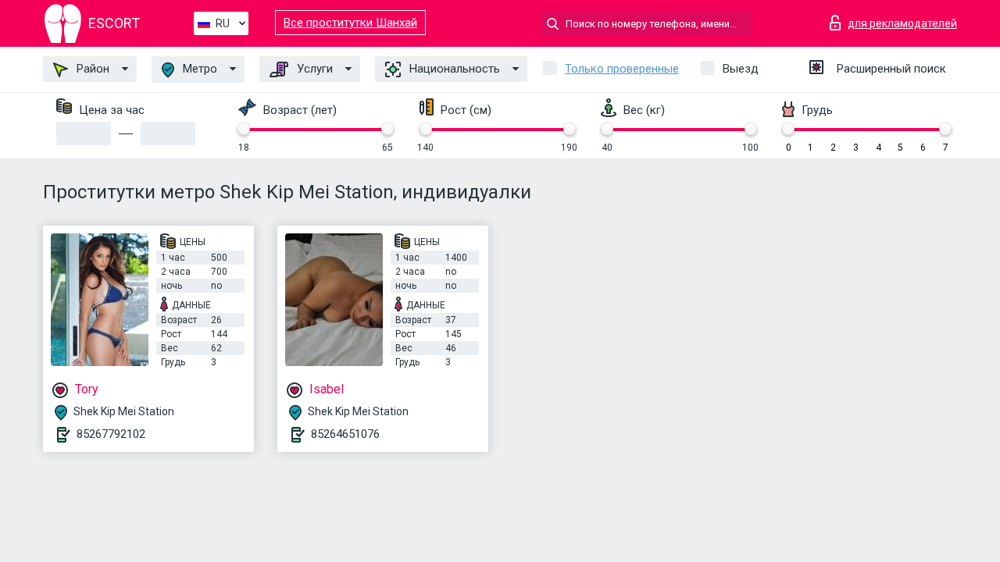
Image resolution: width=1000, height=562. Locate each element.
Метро (198, 69)
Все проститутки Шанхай (350, 23)
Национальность (453, 69)
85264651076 (345, 434)
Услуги (313, 69)
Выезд (741, 69)
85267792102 (111, 434)
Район (91, 69)
